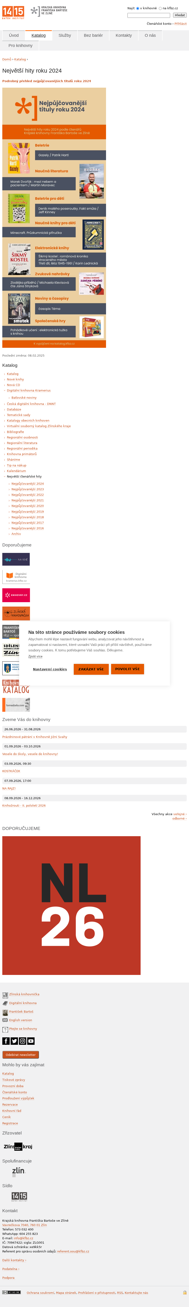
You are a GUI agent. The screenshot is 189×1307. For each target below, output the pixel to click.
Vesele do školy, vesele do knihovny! (30, 754)
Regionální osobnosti (22, 437)
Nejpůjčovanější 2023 (28, 489)
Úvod (14, 35)
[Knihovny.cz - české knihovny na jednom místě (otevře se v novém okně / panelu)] (16, 590)
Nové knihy (15, 379)
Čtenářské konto (14, 1092)
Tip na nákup (16, 465)
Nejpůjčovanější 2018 (28, 517)
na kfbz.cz (170, 8)
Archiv (16, 534)
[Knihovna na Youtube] (31, 1039)
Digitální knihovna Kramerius (29, 390)
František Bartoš (21, 1011)
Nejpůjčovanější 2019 (28, 511)
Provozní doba (13, 1086)
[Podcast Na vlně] (16, 555)
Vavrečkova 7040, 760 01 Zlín (24, 1225)
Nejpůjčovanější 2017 (28, 522)
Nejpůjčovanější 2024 (28, 483)
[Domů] (13, 12)
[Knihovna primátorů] (16, 663)
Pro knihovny (20, 45)
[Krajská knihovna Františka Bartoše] (49, 10)
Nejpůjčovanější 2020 (28, 506)
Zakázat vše (91, 669)
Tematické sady (18, 415)
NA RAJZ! (9, 788)
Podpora (8, 1277)
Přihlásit (180, 23)
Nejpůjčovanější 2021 (28, 500)
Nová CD (13, 385)
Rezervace (10, 1104)
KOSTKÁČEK (11, 771)
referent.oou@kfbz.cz (73, 1251)
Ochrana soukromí (40, 1293)
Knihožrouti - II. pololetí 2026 (24, 805)
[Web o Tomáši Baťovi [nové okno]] (16, 700)
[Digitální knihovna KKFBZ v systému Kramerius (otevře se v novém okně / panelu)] (16, 572)
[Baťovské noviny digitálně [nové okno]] (16, 645)
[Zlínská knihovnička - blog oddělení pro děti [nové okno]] (16, 608)
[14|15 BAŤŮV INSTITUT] (19, 1193)
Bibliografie (15, 432)
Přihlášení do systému (185, 1293)
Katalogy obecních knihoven (28, 420)
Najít (131, 8)
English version (20, 1020)
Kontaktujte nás (136, 1293)
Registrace (10, 1123)
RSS (120, 1293)
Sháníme (13, 459)
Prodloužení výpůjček (18, 1098)
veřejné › (180, 814)
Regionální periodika (22, 448)
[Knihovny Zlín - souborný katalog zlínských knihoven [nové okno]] (16, 682)
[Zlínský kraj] (17, 1142)
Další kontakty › (14, 1260)
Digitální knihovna (23, 1003)
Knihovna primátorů (22, 454)
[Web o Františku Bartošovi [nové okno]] (16, 627)
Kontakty (124, 35)
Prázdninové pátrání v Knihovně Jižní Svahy (34, 737)
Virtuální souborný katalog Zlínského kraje (39, 426)
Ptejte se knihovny (23, 1028)
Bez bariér (93, 35)
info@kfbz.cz (23, 1238)
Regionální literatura (22, 443)
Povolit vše (127, 669)
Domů (6, 59)
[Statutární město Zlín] (19, 1168)
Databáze (14, 409)
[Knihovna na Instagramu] (22, 1039)
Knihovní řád (11, 1111)
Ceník (6, 1117)
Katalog (39, 35)
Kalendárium (16, 471)
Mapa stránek (66, 1293)
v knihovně (148, 8)
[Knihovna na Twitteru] (14, 1039)
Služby (65, 35)
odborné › (179, 818)
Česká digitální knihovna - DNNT (31, 404)
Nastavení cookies (50, 669)
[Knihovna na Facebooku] (6, 1039)
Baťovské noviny (24, 397)
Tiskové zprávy (13, 1080)
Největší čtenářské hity (24, 476)
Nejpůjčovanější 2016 (28, 528)
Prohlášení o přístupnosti (96, 1293)
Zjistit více (35, 656)
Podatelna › (10, 1269)
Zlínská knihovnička (24, 994)
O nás (150, 35)
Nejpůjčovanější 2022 (28, 494)
